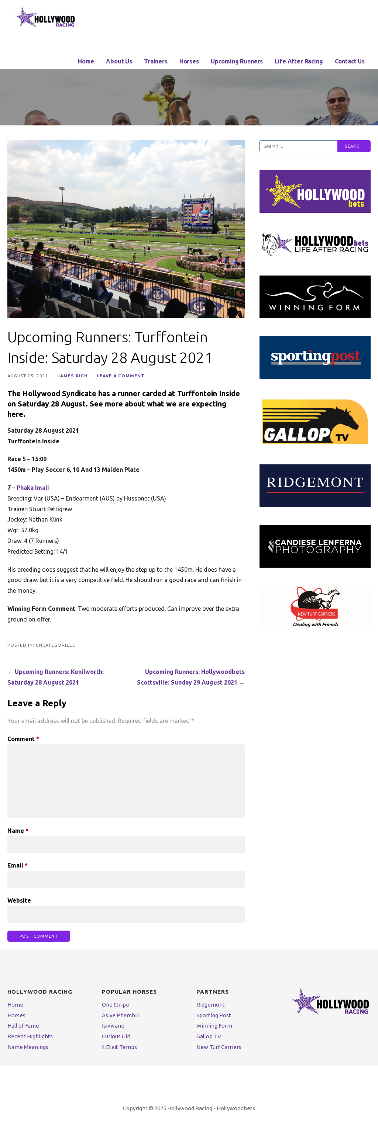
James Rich (72, 375)
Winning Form (214, 1025)
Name (17, 830)
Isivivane (113, 1025)
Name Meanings (27, 1047)
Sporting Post (213, 1015)
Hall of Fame (23, 1025)
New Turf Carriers (218, 1047)
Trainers (156, 61)
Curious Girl (116, 1036)
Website (19, 900)
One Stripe (115, 1004)
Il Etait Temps (119, 1047)
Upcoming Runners (237, 61)
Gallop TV (208, 1036)
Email (17, 865)
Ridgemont (210, 1004)
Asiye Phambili (121, 1015)
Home (86, 61)
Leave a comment (121, 375)
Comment (23, 738)
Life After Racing (299, 61)
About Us (119, 61)
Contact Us (350, 61)
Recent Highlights (30, 1036)
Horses (189, 61)
